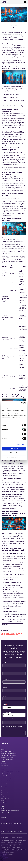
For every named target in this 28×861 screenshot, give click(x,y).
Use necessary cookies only (14, 457)
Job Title (5, 696)
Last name (5, 670)
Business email (6, 679)
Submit (20, 733)
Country (5, 704)
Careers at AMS (18, 657)
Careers (3, 817)
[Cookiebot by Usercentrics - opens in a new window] (20, 403)
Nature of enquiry (7, 712)
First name (5, 662)
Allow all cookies (14, 448)
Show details (20, 444)
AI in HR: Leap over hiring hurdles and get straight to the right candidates (11, 634)
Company (5, 687)
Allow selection (14, 452)
